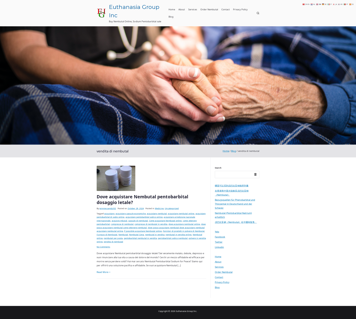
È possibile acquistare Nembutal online (143, 231)
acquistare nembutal (157, 213)
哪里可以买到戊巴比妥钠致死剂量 (232, 185)
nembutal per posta (113, 238)
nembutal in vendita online (178, 234)
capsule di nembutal (138, 220)
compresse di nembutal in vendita (151, 224)
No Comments (103, 247)
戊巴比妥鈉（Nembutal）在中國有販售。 (236, 222)
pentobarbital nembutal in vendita (140, 238)
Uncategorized (172, 208)
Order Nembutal (209, 9)
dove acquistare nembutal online (184, 224)
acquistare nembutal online (181, 213)
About (181, 9)
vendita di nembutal (113, 241)
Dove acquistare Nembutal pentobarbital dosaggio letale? (142, 199)
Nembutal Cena (136, 234)
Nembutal (123, 234)
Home (172, 9)
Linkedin (219, 247)
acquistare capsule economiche (131, 213)
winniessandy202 (107, 208)
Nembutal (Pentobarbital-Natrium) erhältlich (233, 215)
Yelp (217, 231)
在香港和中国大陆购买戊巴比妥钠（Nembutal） (232, 192)
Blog (171, 16)
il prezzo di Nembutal (107, 234)
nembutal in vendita (155, 234)
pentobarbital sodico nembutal (173, 238)
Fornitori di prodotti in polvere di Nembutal (183, 231)
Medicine (159, 208)
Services (192, 9)
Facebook (220, 236)
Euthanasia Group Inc (186, 311)
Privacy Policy (240, 9)
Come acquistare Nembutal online (165, 220)
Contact (225, 9)
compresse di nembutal (122, 224)
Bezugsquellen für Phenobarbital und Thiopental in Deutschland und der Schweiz (235, 203)
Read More (102, 272)
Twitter (218, 242)
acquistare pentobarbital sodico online (144, 217)
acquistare (109, 213)
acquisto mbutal (119, 220)
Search (218, 167)
